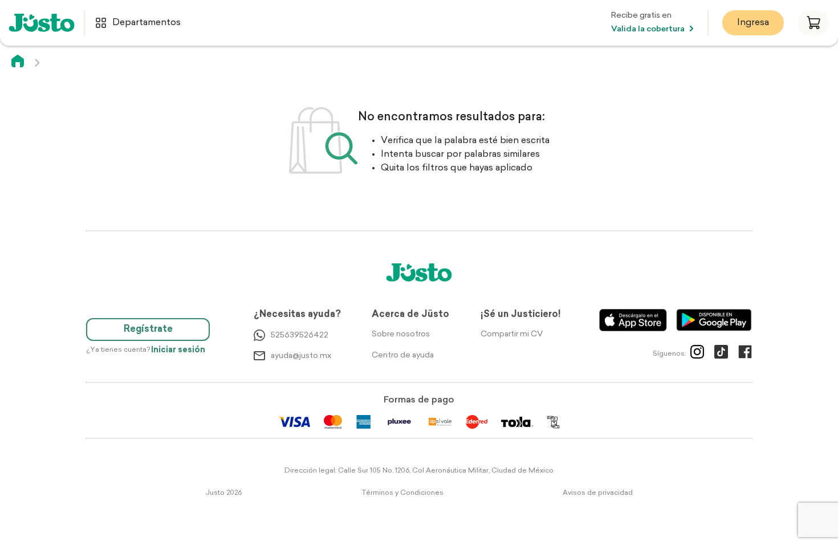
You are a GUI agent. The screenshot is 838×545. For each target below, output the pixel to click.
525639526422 (299, 335)
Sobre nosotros (401, 334)
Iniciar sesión (178, 350)
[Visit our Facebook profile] (745, 354)
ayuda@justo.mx (301, 356)
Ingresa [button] (753, 22)
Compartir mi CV (512, 334)
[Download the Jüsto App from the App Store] (633, 320)
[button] (813, 23)
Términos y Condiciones (402, 493)
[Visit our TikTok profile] (721, 354)
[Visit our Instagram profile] (697, 354)
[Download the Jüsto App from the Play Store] (714, 320)
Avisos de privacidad (598, 493)
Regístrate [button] (148, 329)
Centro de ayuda (403, 355)
